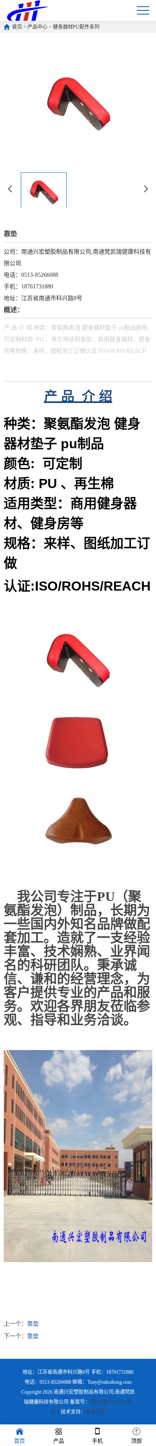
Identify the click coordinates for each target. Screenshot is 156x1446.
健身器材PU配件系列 (76, 27)
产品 (58, 1441)
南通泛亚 (96, 1412)
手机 (97, 1441)
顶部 (136, 1441)
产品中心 (37, 27)
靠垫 (33, 1324)
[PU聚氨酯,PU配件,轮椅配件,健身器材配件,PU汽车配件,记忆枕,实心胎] (27, 10)
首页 (17, 27)
